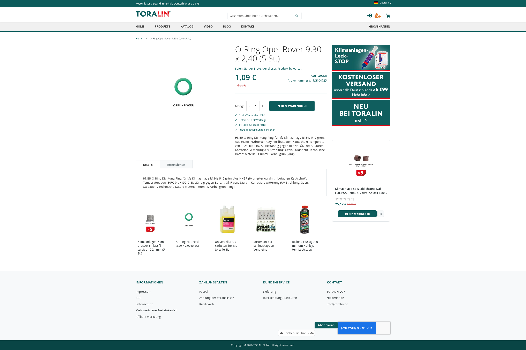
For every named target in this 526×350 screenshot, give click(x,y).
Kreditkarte (207, 304)
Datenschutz (144, 304)
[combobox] (265, 16)
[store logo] (153, 14)
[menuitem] (140, 26)
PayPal (203, 292)
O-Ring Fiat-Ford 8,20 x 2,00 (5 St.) (187, 244)
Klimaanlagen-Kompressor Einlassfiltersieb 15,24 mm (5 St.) (151, 247)
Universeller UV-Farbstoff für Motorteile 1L (226, 245)
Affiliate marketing (148, 317)
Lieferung (269, 292)
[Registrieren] (378, 16)
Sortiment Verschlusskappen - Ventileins (265, 245)
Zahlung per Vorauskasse (216, 298)
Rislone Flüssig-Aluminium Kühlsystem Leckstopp (305, 245)
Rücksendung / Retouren (280, 298)
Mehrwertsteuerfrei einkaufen (156, 310)
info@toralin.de (337, 304)
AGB (138, 298)
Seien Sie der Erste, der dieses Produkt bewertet (268, 68)
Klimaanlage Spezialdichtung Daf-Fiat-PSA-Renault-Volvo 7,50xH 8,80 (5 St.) (360, 191)
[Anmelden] (369, 16)
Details (148, 165)
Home (139, 38)
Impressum (143, 292)
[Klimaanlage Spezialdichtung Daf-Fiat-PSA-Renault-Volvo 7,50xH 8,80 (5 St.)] (361, 162)
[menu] (263, 26)
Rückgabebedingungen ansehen (257, 129)
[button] (383, 3)
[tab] (148, 164)
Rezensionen (176, 165)
